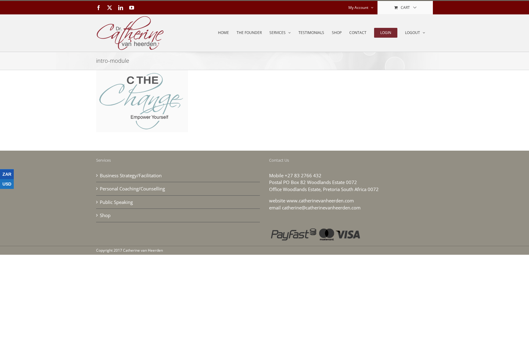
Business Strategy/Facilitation (131, 175)
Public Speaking (116, 202)
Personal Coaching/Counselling (132, 189)
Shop (105, 215)
